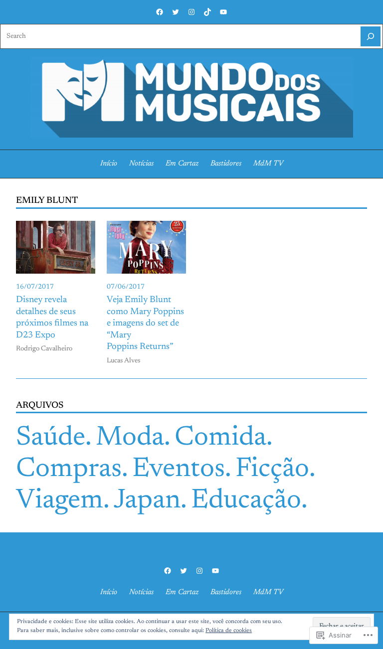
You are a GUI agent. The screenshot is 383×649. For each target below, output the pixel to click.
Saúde (50, 438)
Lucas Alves (123, 360)
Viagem (59, 501)
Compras (69, 470)
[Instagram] (191, 12)
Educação (246, 501)
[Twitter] (176, 12)
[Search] (371, 36)
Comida (220, 438)
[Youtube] (223, 12)
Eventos (178, 470)
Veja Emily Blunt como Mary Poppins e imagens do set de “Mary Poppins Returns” (145, 323)
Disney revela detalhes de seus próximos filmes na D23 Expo (52, 318)
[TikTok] (207, 12)
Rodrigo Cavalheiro (44, 348)
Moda (130, 438)
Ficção (272, 470)
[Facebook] (160, 12)
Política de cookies (228, 631)
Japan (147, 501)
